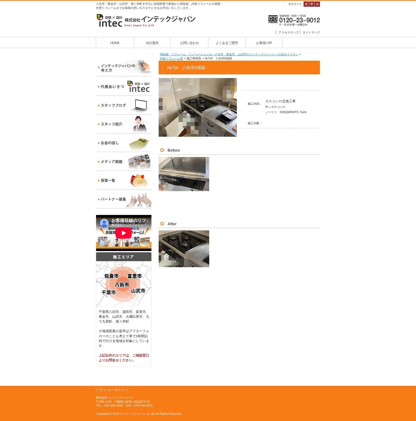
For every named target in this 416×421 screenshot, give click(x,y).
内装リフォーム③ (171, 58)
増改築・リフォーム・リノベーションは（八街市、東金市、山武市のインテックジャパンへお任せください (229, 54)
